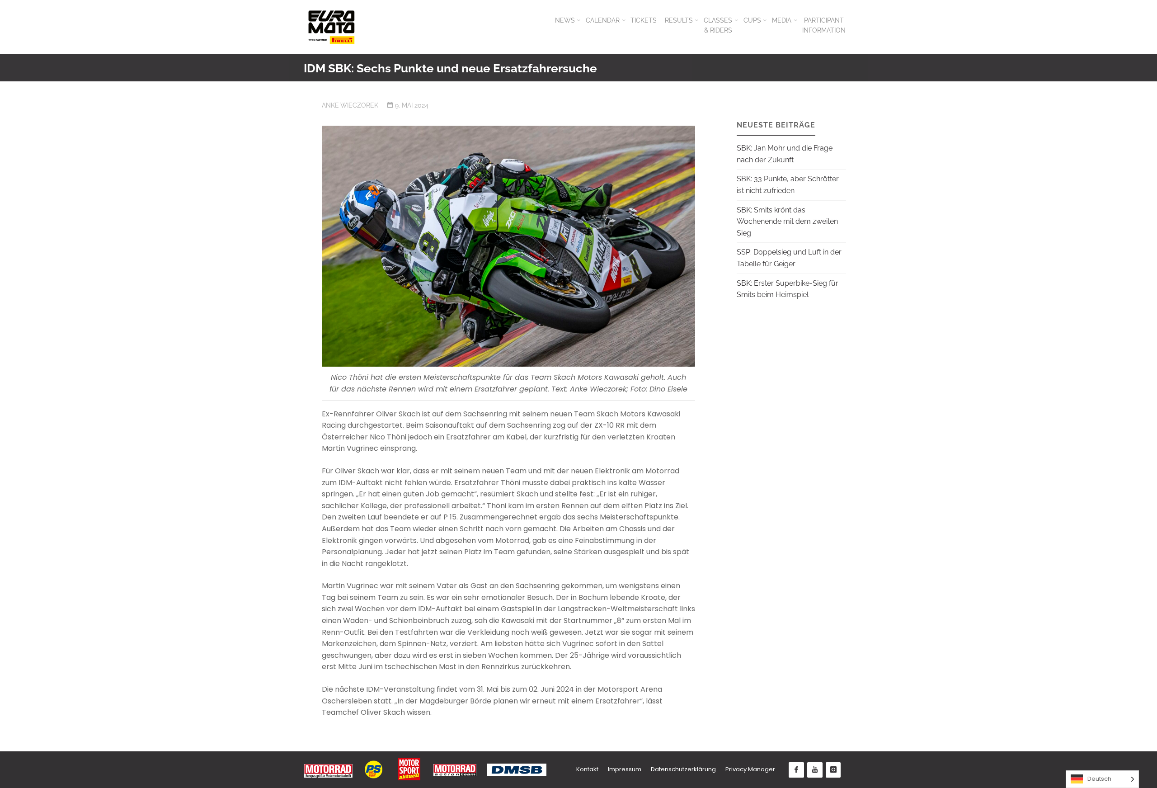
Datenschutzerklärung (683, 769)
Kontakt (587, 769)
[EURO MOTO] (331, 27)
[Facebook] (796, 770)
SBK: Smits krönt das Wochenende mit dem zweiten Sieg (787, 221)
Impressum (624, 769)
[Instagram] (833, 770)
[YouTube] (815, 770)
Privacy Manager (750, 769)
